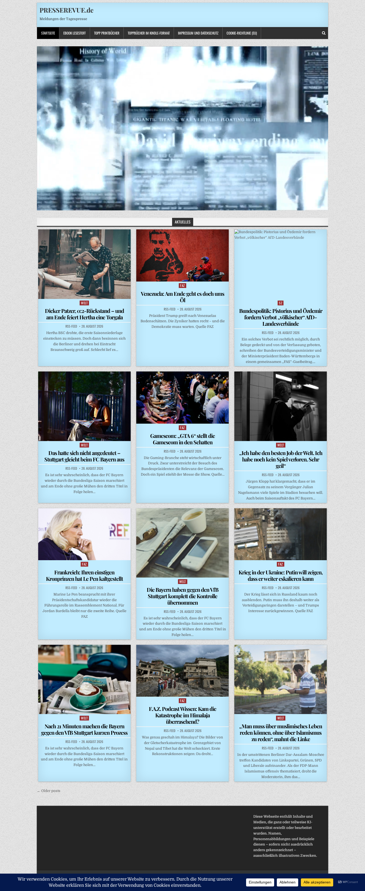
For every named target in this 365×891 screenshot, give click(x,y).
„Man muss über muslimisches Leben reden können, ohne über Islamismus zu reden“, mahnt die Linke (280, 732)
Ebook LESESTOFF (74, 33)
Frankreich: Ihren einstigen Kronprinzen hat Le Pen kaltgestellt (84, 575)
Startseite (48, 33)
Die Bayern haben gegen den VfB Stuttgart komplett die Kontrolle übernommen (182, 596)
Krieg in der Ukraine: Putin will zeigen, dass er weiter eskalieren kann (281, 575)
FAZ (182, 285)
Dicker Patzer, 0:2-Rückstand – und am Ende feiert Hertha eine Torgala (84, 314)
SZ (280, 303)
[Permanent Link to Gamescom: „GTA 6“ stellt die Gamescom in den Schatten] (182, 397)
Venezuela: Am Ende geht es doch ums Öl (182, 297)
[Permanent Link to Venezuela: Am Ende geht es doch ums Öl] (182, 255)
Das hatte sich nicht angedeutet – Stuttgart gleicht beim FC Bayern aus (84, 456)
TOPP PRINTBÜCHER (106, 33)
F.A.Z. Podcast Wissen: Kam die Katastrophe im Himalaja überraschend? (182, 715)
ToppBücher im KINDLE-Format (149, 33)
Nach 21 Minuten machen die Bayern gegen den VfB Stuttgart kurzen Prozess (84, 729)
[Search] (323, 33)
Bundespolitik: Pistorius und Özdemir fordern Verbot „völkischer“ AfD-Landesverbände (280, 317)
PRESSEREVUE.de (67, 10)
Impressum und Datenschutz (198, 33)
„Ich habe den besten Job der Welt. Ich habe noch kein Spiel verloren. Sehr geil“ (280, 459)
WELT (84, 303)
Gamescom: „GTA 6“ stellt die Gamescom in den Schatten (182, 439)
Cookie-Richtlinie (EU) (242, 33)
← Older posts (48, 791)
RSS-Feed (71, 326)
